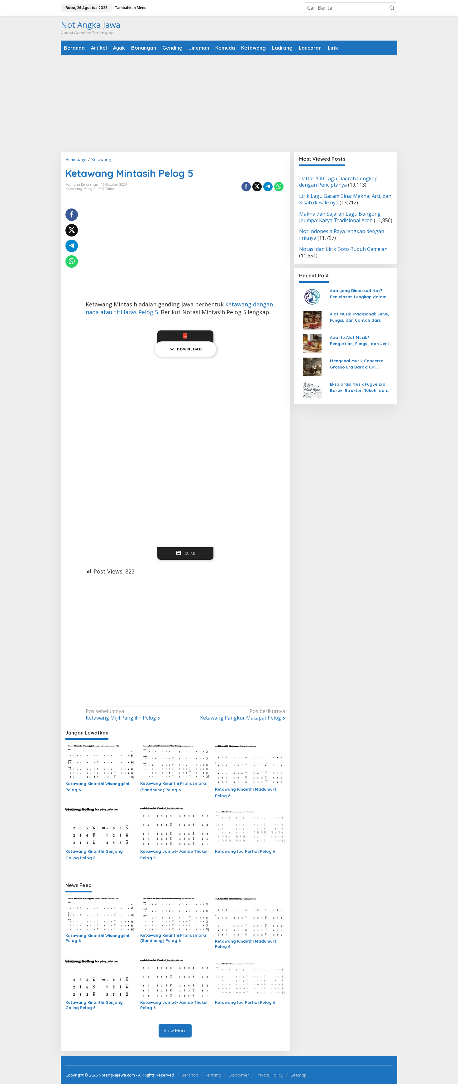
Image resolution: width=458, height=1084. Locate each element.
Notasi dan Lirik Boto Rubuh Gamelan (343, 249)
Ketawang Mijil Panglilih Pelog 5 (123, 714)
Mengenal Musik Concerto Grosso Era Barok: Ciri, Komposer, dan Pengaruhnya (360, 364)
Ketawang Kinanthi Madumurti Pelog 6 (246, 792)
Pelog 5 (90, 189)
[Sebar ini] (246, 186)
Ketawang (73, 189)
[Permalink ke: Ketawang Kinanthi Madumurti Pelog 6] (250, 764)
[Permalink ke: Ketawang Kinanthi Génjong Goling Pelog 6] (100, 826)
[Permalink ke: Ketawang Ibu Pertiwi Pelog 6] (250, 826)
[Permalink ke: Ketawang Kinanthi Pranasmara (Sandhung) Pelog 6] (175, 761)
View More (175, 1030)
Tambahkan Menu (130, 7)
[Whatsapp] (279, 186)
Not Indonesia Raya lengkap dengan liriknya (341, 235)
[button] (392, 7)
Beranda (189, 1074)
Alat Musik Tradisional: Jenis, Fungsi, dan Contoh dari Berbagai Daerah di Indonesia (361, 317)
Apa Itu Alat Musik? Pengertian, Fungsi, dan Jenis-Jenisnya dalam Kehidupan (361, 341)
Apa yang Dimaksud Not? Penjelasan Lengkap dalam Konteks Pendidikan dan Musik (361, 294)
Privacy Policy (269, 1074)
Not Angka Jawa (90, 24)
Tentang (213, 1074)
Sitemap (299, 1074)
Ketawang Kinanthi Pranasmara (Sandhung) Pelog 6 (173, 786)
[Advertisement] (229, 103)
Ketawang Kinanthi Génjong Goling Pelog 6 (94, 854)
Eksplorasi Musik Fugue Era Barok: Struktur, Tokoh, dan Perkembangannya (358, 388)
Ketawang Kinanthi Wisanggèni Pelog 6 (97, 787)
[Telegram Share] (268, 186)
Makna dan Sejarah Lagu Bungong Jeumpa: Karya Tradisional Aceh (340, 217)
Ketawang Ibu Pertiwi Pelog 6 (245, 851)
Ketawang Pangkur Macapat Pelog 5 (242, 714)
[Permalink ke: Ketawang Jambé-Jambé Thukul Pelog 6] (175, 826)
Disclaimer (239, 1074)
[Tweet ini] (257, 186)
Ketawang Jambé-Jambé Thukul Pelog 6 (174, 854)
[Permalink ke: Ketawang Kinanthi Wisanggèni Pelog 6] (100, 761)
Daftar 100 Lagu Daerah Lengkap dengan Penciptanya (338, 181)
